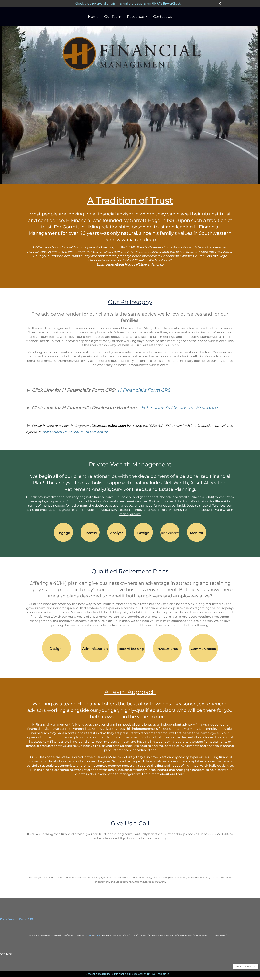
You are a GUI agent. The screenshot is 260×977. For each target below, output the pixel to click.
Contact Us (162, 16)
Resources (136, 16)
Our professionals (41, 757)
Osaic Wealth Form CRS (16, 919)
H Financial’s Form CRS (144, 390)
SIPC (99, 935)
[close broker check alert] (219, 3)
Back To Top (244, 966)
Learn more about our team (163, 774)
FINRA (88, 935)
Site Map (6, 954)
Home (93, 16)
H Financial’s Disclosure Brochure (179, 407)
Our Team (112, 16)
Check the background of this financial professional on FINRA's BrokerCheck (128, 3)
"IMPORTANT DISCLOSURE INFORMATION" (75, 432)
